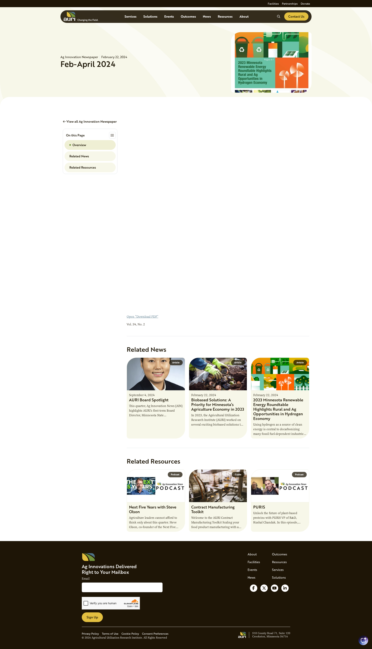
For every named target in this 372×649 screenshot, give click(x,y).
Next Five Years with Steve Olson (152, 509)
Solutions (150, 16)
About (244, 16)
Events (169, 16)
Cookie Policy (130, 633)
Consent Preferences (155, 633)
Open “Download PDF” (142, 317)
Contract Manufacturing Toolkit (213, 509)
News (207, 16)
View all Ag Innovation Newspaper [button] (91, 121)
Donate (305, 3)
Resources (225, 16)
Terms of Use (110, 633)
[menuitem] (273, 3)
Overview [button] (79, 145)
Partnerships (290, 3)
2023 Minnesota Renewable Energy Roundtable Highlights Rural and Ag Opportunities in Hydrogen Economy (278, 409)
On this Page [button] (75, 135)
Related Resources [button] (82, 167)
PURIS (259, 507)
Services (130, 16)
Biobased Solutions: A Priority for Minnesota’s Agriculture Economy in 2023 (217, 404)
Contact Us (296, 16)
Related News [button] (79, 156)
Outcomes (188, 16)
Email (86, 579)
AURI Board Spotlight (149, 400)
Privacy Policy (90, 633)
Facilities (273, 3)
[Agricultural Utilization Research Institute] (81, 16)
